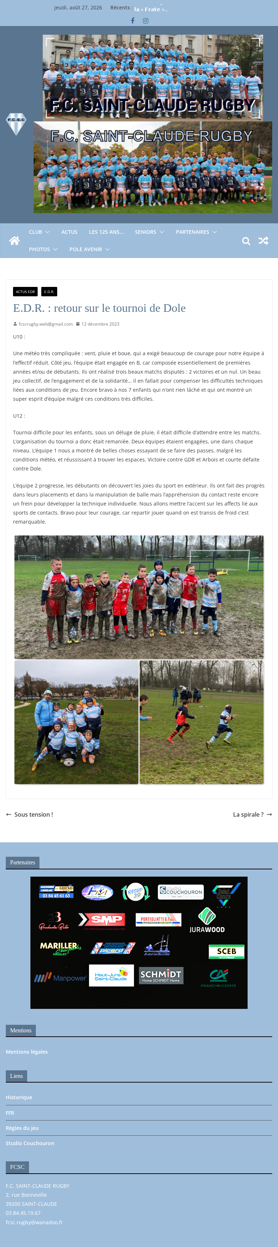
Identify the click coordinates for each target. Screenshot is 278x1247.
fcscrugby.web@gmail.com (46, 324)
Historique (19, 1097)
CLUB (35, 231)
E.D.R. (49, 291)
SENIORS (145, 231)
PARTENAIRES (192, 231)
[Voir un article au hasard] (263, 240)
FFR (10, 1112)
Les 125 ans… (106, 231)
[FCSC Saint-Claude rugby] (14, 240)
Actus (69, 231)
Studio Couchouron (30, 1143)
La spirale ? (248, 814)
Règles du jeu (22, 1128)
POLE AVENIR (86, 249)
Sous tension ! (33, 814)
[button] (46, 232)
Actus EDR (25, 291)
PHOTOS (39, 249)
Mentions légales (27, 1051)
